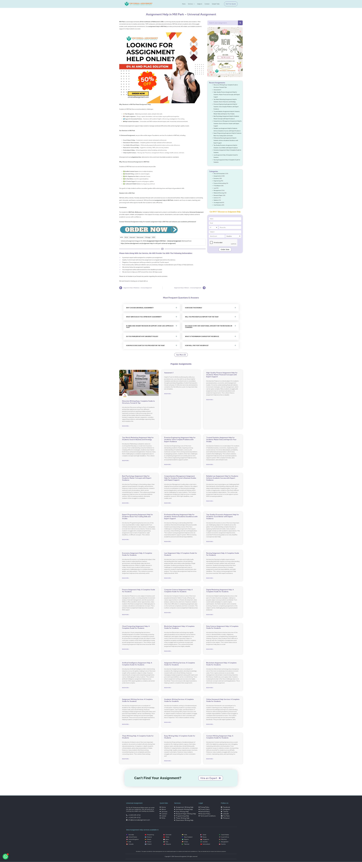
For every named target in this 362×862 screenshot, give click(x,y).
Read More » (125, 426)
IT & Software (217, 185)
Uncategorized (218, 202)
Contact (207, 4)
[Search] (240, 22)
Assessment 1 (217, 89)
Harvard (132, 237)
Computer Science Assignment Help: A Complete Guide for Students (178, 591)
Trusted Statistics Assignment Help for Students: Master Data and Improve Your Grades (221, 439)
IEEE (153, 237)
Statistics (216, 200)
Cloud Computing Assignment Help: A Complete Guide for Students (136, 627)
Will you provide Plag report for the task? (202, 317)
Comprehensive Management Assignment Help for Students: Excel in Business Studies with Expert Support (228, 123)
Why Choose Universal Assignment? (140, 308)
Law (215, 188)
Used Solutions (218, 205)
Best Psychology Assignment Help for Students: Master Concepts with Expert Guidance (136, 478)
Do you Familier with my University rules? (142, 336)
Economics (216, 178)
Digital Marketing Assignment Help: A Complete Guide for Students (220, 591)
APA (121, 237)
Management (217, 190)
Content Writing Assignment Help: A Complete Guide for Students (219, 737)
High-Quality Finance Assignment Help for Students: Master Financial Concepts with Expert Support (227, 94)
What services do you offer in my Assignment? (144, 317)
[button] (230, 4)
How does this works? (193, 308)
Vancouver (140, 237)
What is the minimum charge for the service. (202, 336)
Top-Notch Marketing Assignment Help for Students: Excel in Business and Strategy (138, 438)
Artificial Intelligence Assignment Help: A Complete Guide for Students (137, 664)
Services (190, 4)
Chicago (147, 237)
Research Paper (218, 195)
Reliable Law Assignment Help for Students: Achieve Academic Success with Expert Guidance (222, 478)
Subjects (199, 4)
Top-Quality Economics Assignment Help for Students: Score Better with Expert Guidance (222, 516)
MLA (126, 237)
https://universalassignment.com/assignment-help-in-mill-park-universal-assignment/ (148, 243)
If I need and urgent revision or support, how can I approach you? (149, 326)
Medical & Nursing (219, 193)
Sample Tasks (215, 4)
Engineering (217, 181)
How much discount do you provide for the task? (145, 345)
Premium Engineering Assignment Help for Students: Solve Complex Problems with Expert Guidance (226, 106)
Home (184, 4)
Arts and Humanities (219, 173)
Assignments (217, 176)
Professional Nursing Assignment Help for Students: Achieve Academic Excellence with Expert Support (226, 140)
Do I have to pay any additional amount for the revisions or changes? (208, 326)
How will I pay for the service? (197, 345)
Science (216, 197)
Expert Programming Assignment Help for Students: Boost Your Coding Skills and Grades (137, 516)
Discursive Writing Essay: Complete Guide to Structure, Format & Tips (138, 402)
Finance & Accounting (220, 183)
